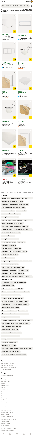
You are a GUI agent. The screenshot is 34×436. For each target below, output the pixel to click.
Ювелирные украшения (7, 416)
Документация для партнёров (8, 367)
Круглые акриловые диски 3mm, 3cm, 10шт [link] (8, 123)
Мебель (3, 383)
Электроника (4, 389)
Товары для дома (5, 393)
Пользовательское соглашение (8, 419)
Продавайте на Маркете (7, 365)
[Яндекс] (12, 430)
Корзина (23, 434)
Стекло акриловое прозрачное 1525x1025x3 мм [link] (9, 37)
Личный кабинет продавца (7, 363)
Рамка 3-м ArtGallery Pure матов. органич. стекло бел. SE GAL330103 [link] (8, 65)
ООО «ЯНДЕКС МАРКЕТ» (11, 428)
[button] (32, 6)
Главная (3, 434)
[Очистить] (28, 6)
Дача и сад (4, 402)
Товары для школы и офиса (7, 406)
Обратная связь (5, 421)
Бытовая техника (5, 385)
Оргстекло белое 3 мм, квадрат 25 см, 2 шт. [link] (23, 94)
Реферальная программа (7, 375)
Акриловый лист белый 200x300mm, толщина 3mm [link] (9, 153)
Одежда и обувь (5, 391)
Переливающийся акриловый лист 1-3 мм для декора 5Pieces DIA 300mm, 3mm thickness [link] (8, 182)
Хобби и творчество (6, 400)
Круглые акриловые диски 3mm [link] (24, 65)
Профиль (30, 434)
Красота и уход (5, 397)
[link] (17, 198)
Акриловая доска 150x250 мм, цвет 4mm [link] (24, 123)
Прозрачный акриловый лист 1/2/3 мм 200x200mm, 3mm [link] (24, 153)
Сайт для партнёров (6, 369)
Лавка (10, 434)
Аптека (3, 395)
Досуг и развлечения (6, 381)
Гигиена (3, 387)
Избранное (17, 434)
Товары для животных (6, 410)
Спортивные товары (6, 408)
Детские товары (5, 414)
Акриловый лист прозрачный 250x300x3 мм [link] (24, 182)
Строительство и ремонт (7, 412)
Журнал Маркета (5, 425)
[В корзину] (15, 31)
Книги (2, 404)
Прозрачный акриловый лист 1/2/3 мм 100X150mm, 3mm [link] (8, 94)
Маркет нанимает (5, 423)
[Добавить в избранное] (15, 15)
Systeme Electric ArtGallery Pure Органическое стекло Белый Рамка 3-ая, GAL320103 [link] (24, 37)
